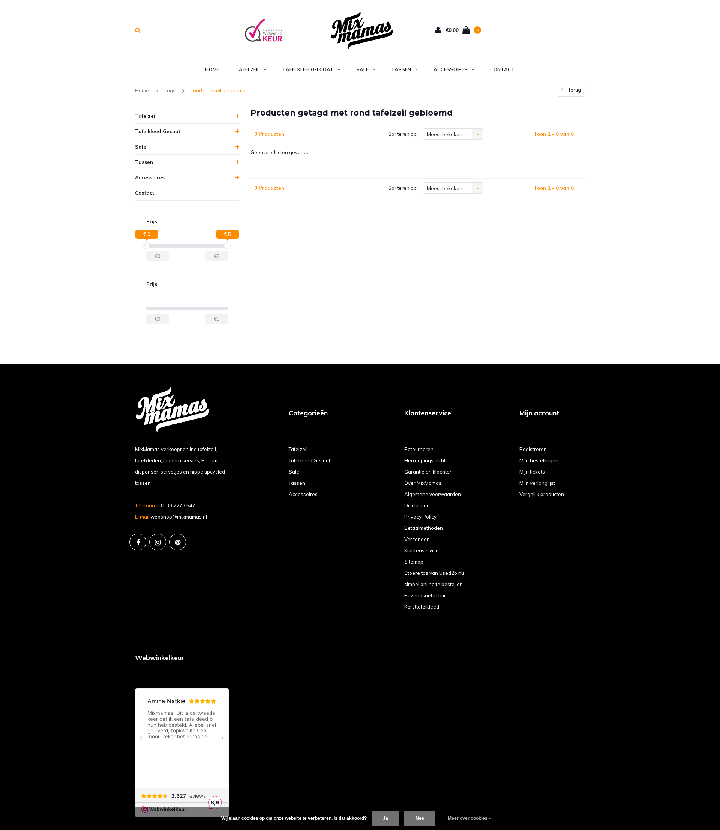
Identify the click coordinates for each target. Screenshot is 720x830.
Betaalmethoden (423, 528)
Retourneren (419, 449)
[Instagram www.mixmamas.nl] (157, 542)
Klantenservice (421, 550)
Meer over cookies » (469, 818)
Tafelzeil (248, 69)
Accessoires (451, 69)
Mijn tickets (532, 472)
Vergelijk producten (541, 494)
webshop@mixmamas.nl (178, 517)
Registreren (533, 449)
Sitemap (413, 562)
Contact (502, 69)
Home (212, 69)
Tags (170, 90)
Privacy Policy (420, 517)
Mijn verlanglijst (537, 483)
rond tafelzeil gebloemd (218, 90)
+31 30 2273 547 (175, 505)
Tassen (401, 69)
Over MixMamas (422, 483)
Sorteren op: (403, 134)
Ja (385, 818)
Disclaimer (416, 505)
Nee (420, 818)
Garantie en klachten (428, 472)
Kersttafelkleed (421, 607)
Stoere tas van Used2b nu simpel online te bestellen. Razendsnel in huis (434, 584)
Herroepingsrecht (425, 460)
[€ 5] (227, 245)
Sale (362, 69)
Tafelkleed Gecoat (308, 69)
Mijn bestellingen (538, 460)
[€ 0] (146, 245)
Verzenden (417, 539)
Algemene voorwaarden (432, 494)
